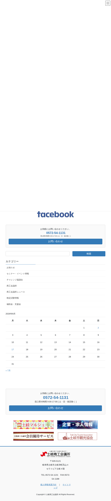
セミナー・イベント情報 (18, 273)
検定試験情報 (13, 298)
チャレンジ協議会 (15, 280)
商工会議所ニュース (16, 292)
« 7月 (8, 370)
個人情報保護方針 (48, 484)
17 (13, 349)
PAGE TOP (105, 483)
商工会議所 (12, 286)
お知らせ (11, 267)
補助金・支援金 (14, 304)
